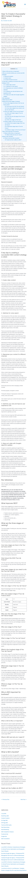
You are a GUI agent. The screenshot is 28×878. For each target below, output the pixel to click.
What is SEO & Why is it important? (11, 133)
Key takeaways (6, 98)
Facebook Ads (4, 834)
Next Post (24, 799)
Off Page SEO (4, 822)
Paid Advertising (5, 827)
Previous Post (5, 799)
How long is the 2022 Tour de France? (14, 106)
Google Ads (4, 836)
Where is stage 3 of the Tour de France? (15, 129)
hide (16, 68)
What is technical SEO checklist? (11, 138)
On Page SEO (4, 820)
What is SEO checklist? (7, 136)
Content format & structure (10, 79)
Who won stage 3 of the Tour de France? (13, 111)
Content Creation (5, 818)
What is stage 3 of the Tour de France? (13, 121)
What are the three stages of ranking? (11, 101)
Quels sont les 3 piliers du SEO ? (13, 139)
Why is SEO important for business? (10, 131)
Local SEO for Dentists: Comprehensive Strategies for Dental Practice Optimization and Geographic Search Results (13, 849)
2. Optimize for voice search (10, 86)
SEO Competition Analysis (7, 831)
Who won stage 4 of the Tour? (13, 119)
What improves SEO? (7, 99)
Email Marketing (5, 829)
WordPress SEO (5, 815)
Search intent (7, 78)
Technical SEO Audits (6, 825)
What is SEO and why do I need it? (13, 134)
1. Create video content (9, 84)
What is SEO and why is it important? (10, 71)
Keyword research (8, 76)
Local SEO (3, 813)
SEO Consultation (5, 838)
